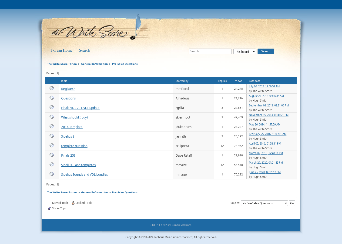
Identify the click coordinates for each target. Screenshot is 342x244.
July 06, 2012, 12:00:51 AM (264, 86)
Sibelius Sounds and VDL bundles (84, 174)
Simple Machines (181, 225)
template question (74, 146)
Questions (68, 98)
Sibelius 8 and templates (78, 165)
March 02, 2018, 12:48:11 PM (266, 153)
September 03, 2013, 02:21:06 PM (269, 105)
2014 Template (72, 127)
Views (238, 80)
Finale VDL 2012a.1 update (80, 108)
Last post (254, 80)
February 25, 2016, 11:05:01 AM (267, 134)
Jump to (234, 202)
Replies (222, 80)
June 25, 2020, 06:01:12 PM (265, 172)
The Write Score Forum (100, 28)
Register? (68, 89)
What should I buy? (74, 117)
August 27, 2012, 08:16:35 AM (266, 96)
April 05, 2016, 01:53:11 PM (265, 143)
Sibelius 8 (67, 136)
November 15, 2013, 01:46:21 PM (268, 115)
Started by (182, 80)
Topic (64, 80)
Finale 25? (68, 155)
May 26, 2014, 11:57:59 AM (264, 124)
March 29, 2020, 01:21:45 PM (266, 162)
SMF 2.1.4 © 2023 (161, 225)
